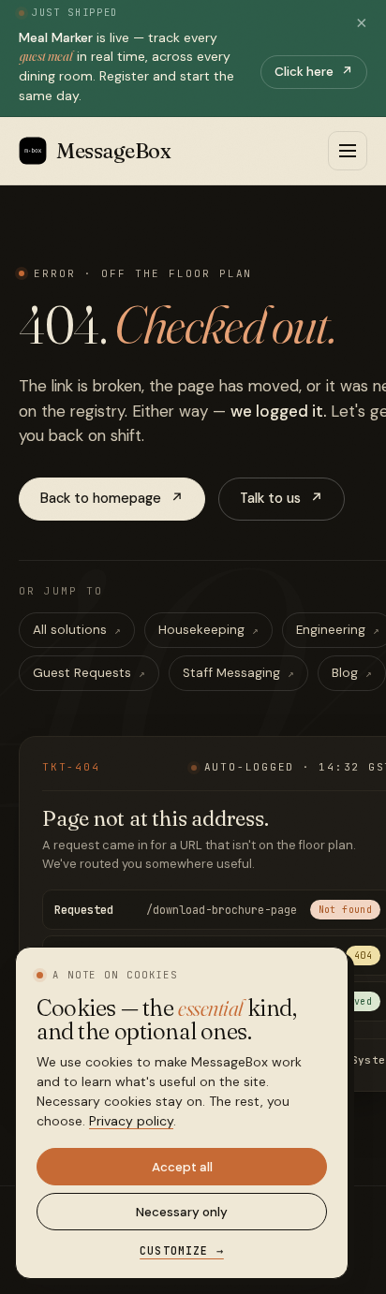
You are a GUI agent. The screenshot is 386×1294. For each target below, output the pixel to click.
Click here (314, 72)
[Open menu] (347, 150)
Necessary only (182, 1212)
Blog (352, 673)
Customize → (182, 1250)
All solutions (77, 630)
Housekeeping (208, 630)
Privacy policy (131, 1120)
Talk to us (281, 498)
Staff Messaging (238, 673)
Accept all (182, 1167)
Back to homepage (112, 498)
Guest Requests (89, 673)
